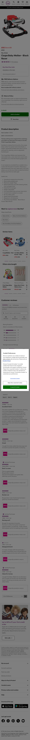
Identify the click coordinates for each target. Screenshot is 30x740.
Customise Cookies (15, 378)
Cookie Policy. (6, 361)
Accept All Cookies (15, 387)
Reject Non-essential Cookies (15, 382)
